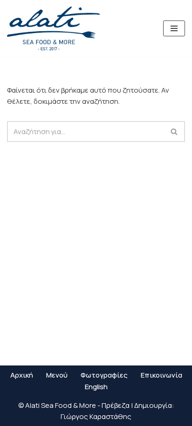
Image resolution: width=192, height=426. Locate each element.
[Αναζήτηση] (174, 131)
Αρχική (21, 375)
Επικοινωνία (161, 375)
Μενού (57, 375)
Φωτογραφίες (104, 375)
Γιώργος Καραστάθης (96, 416)
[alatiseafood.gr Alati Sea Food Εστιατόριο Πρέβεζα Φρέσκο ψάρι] (53, 28)
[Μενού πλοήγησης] (174, 28)
